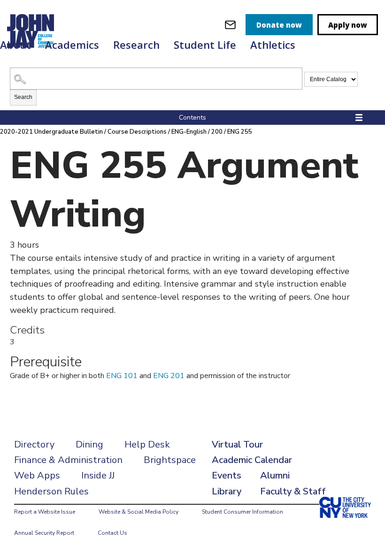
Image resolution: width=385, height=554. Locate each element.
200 (217, 132)
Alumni (275, 475)
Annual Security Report (44, 533)
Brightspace (170, 460)
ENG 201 (169, 376)
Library (226, 491)
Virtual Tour (237, 444)
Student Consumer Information (242, 512)
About (15, 45)
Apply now (347, 25)
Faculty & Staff (293, 491)
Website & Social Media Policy (138, 512)
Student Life (205, 45)
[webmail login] (230, 24)
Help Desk (147, 444)
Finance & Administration (68, 460)
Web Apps (37, 475)
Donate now (279, 25)
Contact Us (112, 533)
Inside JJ (98, 475)
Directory (34, 444)
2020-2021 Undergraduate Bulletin (51, 132)
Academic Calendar (252, 460)
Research (136, 45)
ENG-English (189, 132)
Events (226, 475)
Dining (89, 444)
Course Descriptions (137, 132)
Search (23, 97)
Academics (72, 45)
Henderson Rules (51, 491)
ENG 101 (122, 376)
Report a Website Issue (44, 512)
